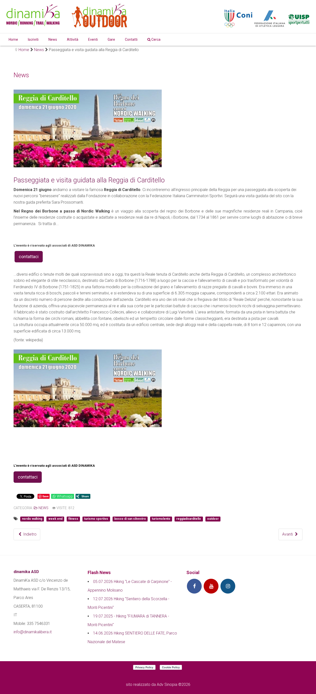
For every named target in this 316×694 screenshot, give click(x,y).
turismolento (161, 519)
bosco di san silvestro (130, 519)
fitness (73, 519)
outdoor (213, 519)
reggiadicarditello (188, 519)
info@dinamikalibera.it (33, 632)
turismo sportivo (96, 519)
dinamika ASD (26, 571)
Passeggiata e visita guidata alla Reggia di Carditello (89, 180)
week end (55, 519)
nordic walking (32, 519)
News (43, 508)
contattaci (29, 256)
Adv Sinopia (167, 684)
